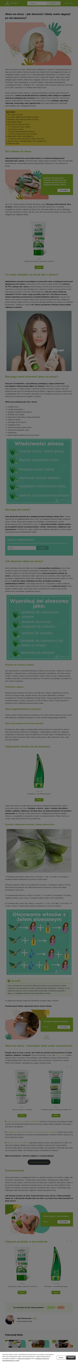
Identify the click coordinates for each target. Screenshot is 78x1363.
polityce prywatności (24, 1358)
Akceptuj (71, 1357)
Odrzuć (61, 1357)
